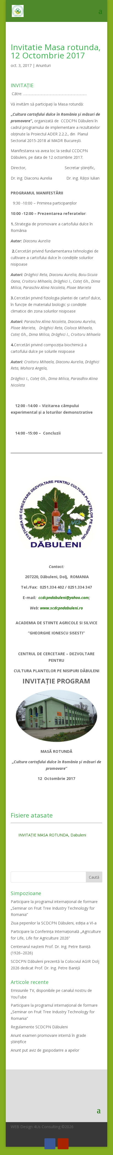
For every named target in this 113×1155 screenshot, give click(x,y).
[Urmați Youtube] (63, 1143)
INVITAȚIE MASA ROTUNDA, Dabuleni (52, 835)
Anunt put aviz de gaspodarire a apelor (45, 1050)
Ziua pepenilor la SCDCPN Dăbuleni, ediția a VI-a (54, 923)
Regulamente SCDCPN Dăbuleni (39, 1026)
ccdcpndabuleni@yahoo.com (63, 597)
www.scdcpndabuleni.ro (61, 608)
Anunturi (43, 65)
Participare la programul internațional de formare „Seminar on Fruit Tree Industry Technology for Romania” (54, 908)
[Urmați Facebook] (49, 1143)
